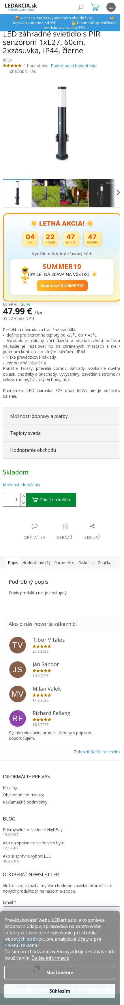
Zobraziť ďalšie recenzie (91, 748)
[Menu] (111, 7)
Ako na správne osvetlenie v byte (33, 839)
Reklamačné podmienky (25, 799)
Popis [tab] (13, 559)
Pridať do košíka (55, 496)
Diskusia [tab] (86, 559)
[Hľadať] (81, 7)
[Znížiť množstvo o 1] (23, 500)
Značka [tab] (104, 559)
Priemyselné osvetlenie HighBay (33, 826)
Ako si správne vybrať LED (27, 853)
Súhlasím (59, 991)
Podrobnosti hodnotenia (73, 65)
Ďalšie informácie (50, 958)
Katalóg (10, 784)
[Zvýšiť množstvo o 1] (23, 493)
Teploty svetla (25, 430)
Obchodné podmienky (23, 791)
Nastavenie (59, 972)
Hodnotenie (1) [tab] (36, 559)
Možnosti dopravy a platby (39, 413)
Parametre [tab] (64, 559)
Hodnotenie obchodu (33, 447)
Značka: (23, 71)
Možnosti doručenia (21, 481)
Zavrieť (42, 517)
